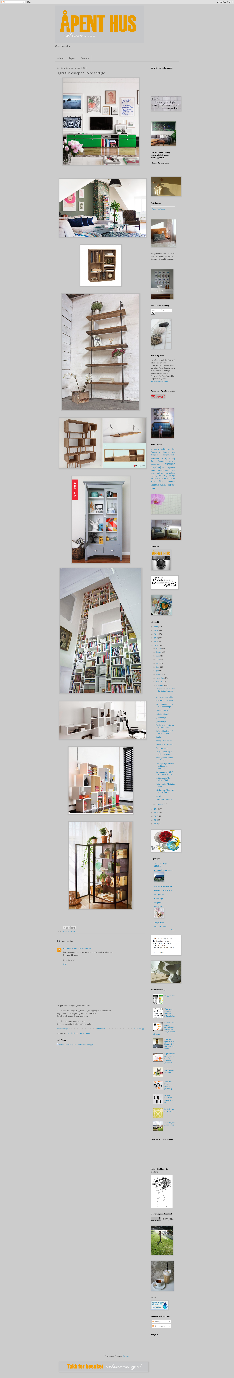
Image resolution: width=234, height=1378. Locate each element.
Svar (65, 964)
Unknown (67, 948)
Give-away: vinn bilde (164, 697)
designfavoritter (169, 454)
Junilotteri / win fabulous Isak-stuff (169, 1070)
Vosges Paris (159, 922)
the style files (159, 894)
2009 (156, 626)
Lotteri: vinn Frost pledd (169, 1110)
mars (158, 655)
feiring (172, 458)
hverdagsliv (170, 463)
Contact (85, 58)
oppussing (154, 476)
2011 (156, 634)
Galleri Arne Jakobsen (164, 744)
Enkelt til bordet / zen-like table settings (164, 705)
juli (157, 670)
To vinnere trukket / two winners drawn (165, 726)
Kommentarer (159, 1326)
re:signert (158, 902)
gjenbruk (172, 461)
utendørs (171, 481)
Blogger (126, 1356)
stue (153, 481)
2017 (156, 816)
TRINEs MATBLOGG (163, 886)
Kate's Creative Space (163, 890)
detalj (164, 458)
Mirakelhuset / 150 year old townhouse (165, 791)
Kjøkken (171, 467)
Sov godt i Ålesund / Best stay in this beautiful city (165, 690)
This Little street (160, 926)
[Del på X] (69, 927)
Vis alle (173, 930)
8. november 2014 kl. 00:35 (82, 948)
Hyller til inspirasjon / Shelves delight (164, 732)
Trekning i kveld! (162, 710)
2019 (156, 823)
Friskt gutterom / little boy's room (164, 758)
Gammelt (161, 461)
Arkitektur (165, 449)
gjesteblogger (155, 464)
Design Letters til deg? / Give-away (169, 1098)
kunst (153, 470)
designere (154, 454)
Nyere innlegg (62, 1028)
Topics (72, 58)
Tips (161, 481)
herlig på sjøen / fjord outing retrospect (164, 752)
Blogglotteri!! (169, 995)
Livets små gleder (163, 470)
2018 (156, 820)
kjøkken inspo (161, 717)
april (158, 659)
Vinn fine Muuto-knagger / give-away (168, 1085)
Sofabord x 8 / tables (164, 799)
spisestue (171, 478)
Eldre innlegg (139, 1028)
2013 (156, 641)
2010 (156, 630)
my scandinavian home (163, 869)
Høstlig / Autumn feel (164, 740)
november (160, 685)
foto (152, 461)
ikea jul (158, 737)
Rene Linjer (158, 898)
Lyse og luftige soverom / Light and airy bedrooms (165, 765)
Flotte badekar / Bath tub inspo (165, 785)
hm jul (158, 796)
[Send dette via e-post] (64, 927)
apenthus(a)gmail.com (159, 381)
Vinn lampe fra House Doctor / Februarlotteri (169, 1012)
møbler (72, 931)
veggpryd (155, 484)
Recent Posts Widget (158, 209)
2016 (156, 812)
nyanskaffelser (170, 473)
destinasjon (155, 458)
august (159, 674)
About (60, 58)
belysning (165, 452)
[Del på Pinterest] (74, 927)
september (160, 678)
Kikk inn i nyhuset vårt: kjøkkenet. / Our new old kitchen (169, 1044)
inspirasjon (65, 931)
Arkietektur (155, 449)
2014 (156, 645)
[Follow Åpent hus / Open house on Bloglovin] (162, 1207)
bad (173, 449)
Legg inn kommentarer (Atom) (78, 1033)
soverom (162, 478)
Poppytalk (158, 906)
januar (158, 648)
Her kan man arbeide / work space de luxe (164, 773)
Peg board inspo (162, 748)
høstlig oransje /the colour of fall (163, 779)
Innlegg (157, 1321)
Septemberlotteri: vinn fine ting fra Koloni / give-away (169, 1058)
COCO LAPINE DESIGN (160, 864)
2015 (156, 809)
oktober (159, 681)
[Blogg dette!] (66, 927)
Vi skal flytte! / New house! (169, 1123)
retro (156, 478)
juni (158, 667)
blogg (173, 452)
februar (159, 652)
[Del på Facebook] (71, 927)
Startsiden (101, 1028)
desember (160, 804)
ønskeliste (163, 484)
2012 (156, 637)
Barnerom (155, 452)
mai (158, 663)
